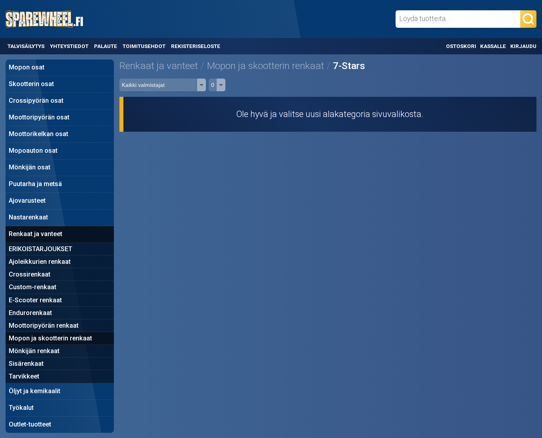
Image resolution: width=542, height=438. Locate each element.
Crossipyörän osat (36, 100)
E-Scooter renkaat (35, 300)
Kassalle (493, 46)
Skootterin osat (31, 84)
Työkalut (21, 407)
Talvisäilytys (26, 46)
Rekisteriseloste (195, 46)
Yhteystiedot (69, 46)
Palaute (105, 46)
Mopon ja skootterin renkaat (50, 338)
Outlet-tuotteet (30, 424)
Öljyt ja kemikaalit (34, 391)
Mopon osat (26, 67)
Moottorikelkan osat (38, 134)
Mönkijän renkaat (34, 351)
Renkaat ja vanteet (35, 234)
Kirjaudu (523, 46)
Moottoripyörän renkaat (44, 325)
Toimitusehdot (144, 46)
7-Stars (349, 65)
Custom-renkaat (32, 287)
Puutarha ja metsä (35, 184)
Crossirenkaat (29, 274)
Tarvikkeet (24, 376)
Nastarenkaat (28, 217)
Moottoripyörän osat (39, 117)
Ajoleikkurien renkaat (40, 261)
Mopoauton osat (33, 150)
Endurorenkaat (30, 313)
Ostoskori (461, 46)
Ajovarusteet (27, 200)
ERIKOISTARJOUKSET (40, 249)
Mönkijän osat (29, 167)
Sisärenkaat (26, 363)
